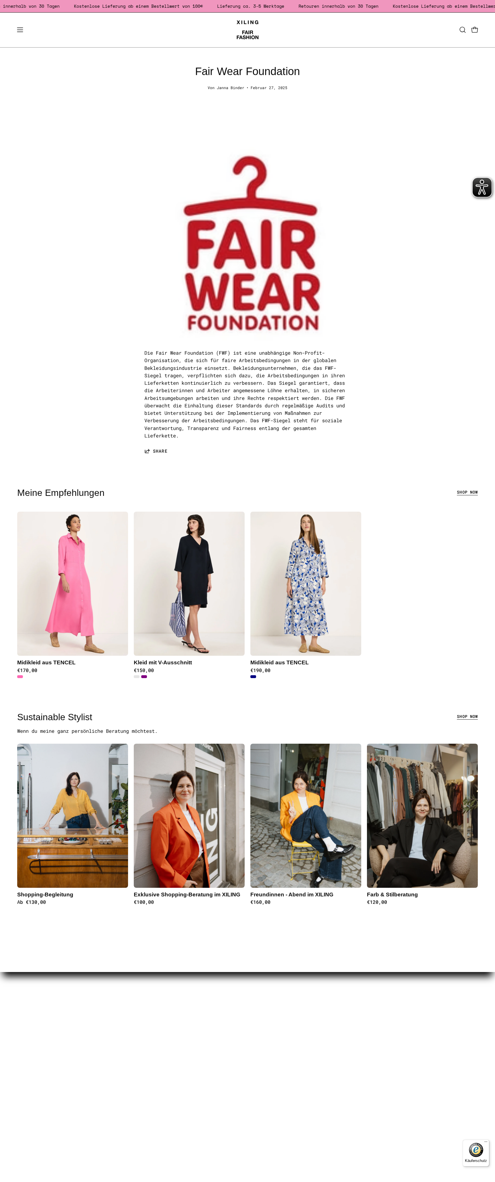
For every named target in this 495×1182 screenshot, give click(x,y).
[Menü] (485, 1143)
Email (174, 474)
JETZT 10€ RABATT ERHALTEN (248, 511)
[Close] (326, 418)
